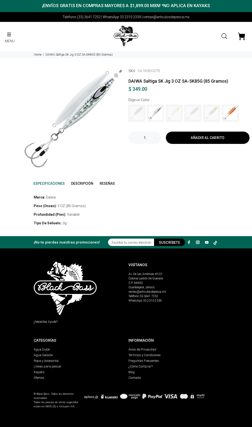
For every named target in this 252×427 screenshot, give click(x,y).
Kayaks (39, 372)
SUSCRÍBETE (169, 242)
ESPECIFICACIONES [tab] (49, 183)
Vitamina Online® (45, 389)
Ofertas (39, 378)
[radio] (136, 113)
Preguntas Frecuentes (143, 361)
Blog (131, 372)
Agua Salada (43, 355)
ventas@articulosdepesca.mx (147, 291)
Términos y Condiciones (144, 355)
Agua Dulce (42, 349)
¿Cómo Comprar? (140, 366)
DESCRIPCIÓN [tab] (82, 183)
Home (37, 54)
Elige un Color (139, 100)
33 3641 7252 (149, 296)
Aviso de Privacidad (142, 349)
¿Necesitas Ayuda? (46, 321)
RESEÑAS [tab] (107, 183)
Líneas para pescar (48, 366)
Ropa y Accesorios (46, 361)
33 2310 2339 (152, 300)
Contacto (134, 378)
